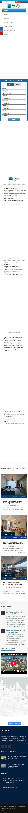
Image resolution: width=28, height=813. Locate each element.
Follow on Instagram (15, 723)
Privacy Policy (4, 810)
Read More (17, 626)
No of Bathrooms (6, 103)
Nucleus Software (12, 808)
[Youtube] (1, 33)
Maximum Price (5, 113)
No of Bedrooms (6, 98)
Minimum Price (5, 108)
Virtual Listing (8, 22)
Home (6, 10)
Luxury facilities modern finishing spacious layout (13, 543)
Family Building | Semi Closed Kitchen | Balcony (12, 583)
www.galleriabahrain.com (14, 258)
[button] (4, 690)
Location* (4, 88)
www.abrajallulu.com (14, 332)
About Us (7, 14)
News (6, 34)
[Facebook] (1, 28)
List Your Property (9, 30)
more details (14, 482)
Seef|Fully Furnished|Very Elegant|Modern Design (12, 502)
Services (6, 18)
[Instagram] (1, 31)
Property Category (6, 93)
